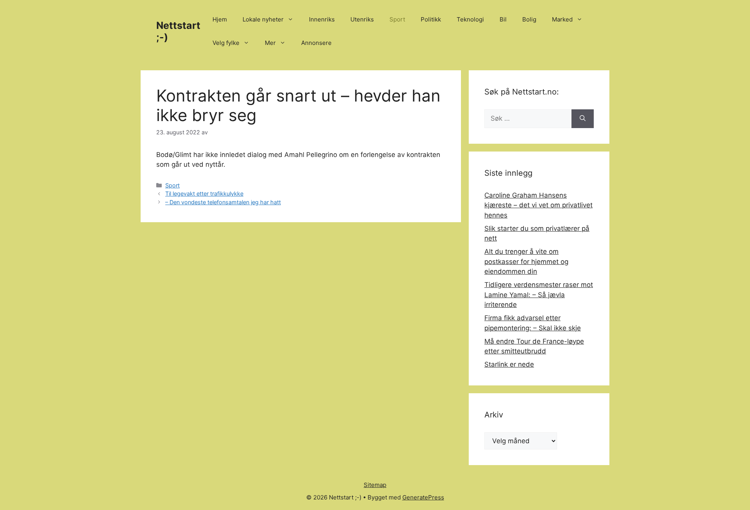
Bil (503, 19)
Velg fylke (225, 42)
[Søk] (582, 118)
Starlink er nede (509, 364)
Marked (562, 19)
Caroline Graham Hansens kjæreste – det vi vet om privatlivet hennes (538, 205)
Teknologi (470, 19)
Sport (397, 19)
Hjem (219, 19)
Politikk (431, 19)
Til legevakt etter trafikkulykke (204, 193)
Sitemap (375, 485)
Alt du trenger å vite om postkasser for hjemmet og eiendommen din (526, 261)
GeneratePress (423, 497)
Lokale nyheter (263, 19)
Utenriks (362, 19)
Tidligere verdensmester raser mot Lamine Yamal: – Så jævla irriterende (538, 294)
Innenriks (322, 19)
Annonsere (316, 42)
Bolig (529, 19)
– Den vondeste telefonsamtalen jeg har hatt (223, 202)
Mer (270, 42)
